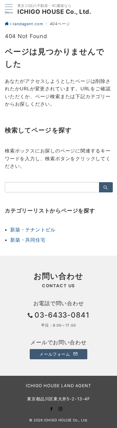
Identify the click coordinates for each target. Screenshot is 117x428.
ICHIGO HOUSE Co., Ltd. (54, 11)
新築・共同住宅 (28, 240)
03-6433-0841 (62, 315)
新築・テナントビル (33, 230)
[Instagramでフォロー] (60, 409)
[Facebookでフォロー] (52, 409)
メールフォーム (55, 354)
